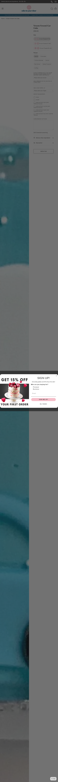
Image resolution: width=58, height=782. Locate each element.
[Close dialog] (56, 376)
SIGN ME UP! (43, 399)
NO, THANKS (43, 404)
